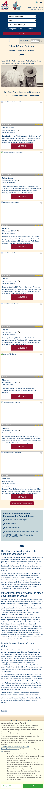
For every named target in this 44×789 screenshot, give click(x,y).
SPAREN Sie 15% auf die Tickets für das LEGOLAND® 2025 (19, 536)
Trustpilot (4, 711)
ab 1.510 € (22, 196)
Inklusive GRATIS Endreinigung (16, 519)
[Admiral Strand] (5, 5)
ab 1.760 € (22, 446)
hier (2, 751)
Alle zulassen (33, 786)
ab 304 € (22, 396)
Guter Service (11, 523)
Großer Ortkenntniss (13, 527)
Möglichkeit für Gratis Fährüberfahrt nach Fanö (22, 531)
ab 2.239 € (22, 297)
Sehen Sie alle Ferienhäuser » (22, 503)
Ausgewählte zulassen (11, 786)
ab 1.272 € (22, 247)
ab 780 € (22, 146)
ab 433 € (22, 497)
